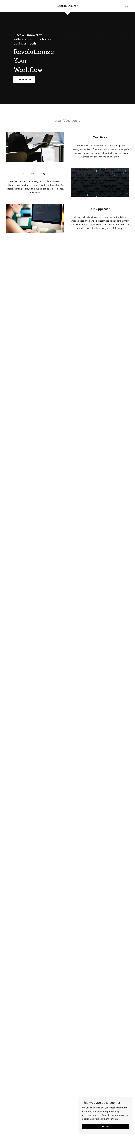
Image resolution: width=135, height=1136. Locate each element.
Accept (105, 1126)
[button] (126, 5)
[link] (67, 6)
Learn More (24, 79)
